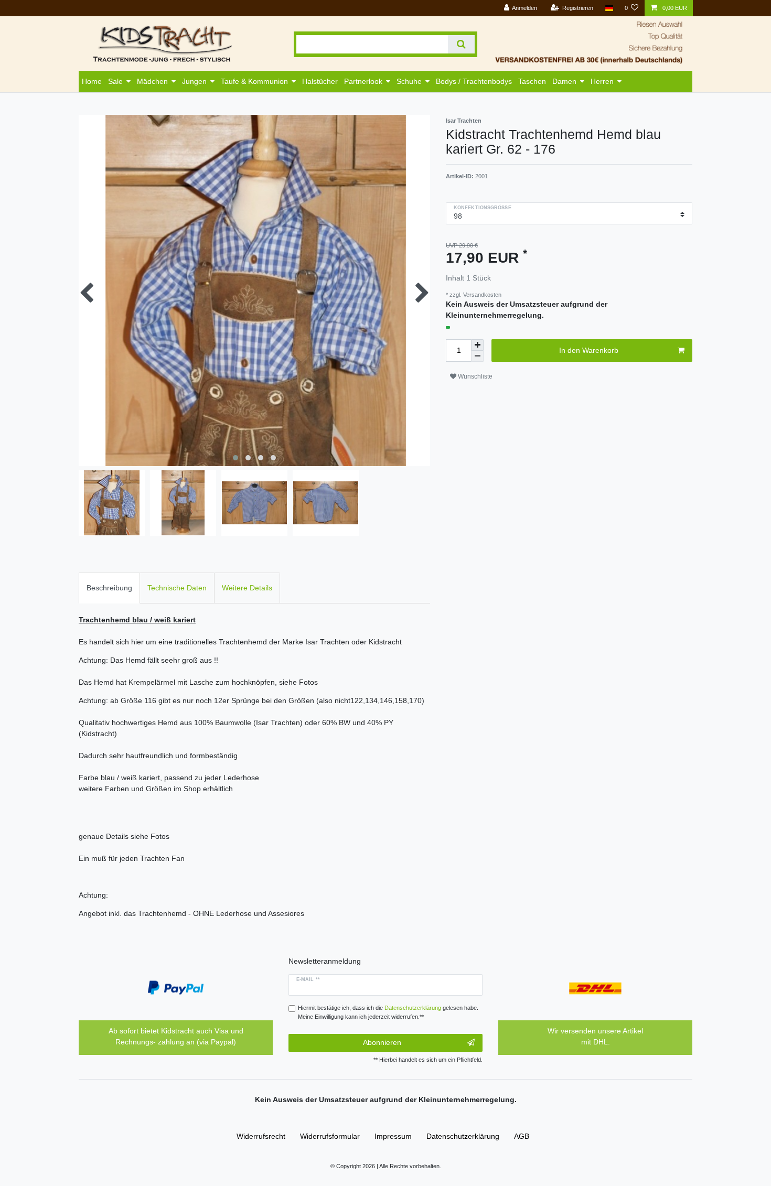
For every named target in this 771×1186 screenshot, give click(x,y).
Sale (115, 81)
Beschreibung (109, 588)
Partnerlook (363, 81)
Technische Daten (177, 588)
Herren (602, 81)
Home (92, 81)
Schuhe (409, 81)
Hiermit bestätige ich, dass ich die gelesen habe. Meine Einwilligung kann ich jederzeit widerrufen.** (388, 1012)
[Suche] (461, 44)
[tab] (109, 588)
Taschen (532, 81)
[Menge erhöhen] (477, 345)
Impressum (393, 1136)
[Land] (608, 8)
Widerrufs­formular (330, 1136)
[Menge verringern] (477, 356)
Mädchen (152, 81)
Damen (564, 81)
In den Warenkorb (588, 350)
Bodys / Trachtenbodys (474, 81)
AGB (521, 1136)
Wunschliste (474, 376)
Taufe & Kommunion (254, 81)
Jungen (194, 81)
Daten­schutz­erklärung (462, 1136)
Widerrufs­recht (261, 1136)
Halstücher (320, 81)
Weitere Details (247, 588)
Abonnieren (382, 1042)
